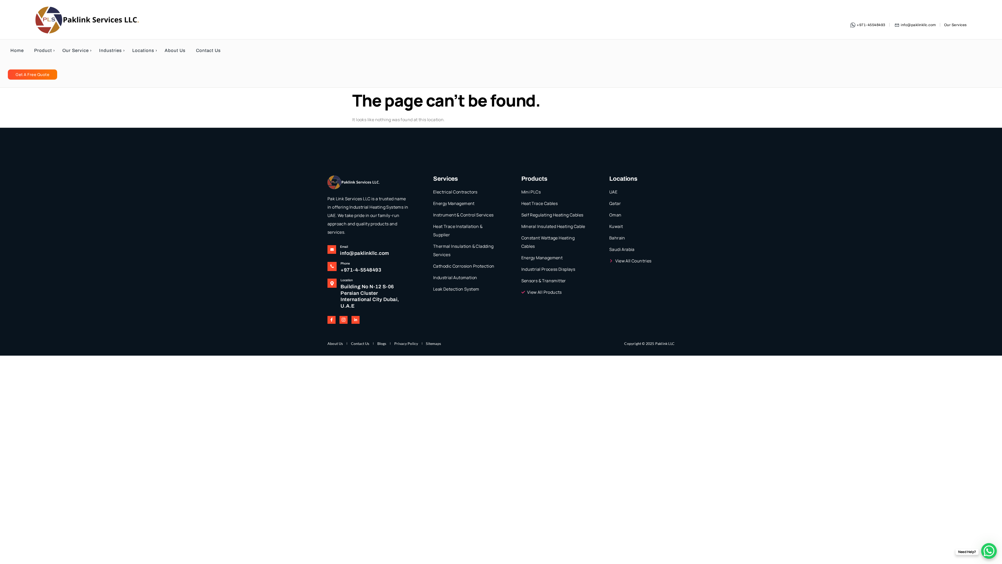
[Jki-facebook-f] (331, 320)
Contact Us (208, 50)
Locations (143, 50)
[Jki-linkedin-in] (355, 320)
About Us (175, 50)
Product (43, 50)
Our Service (75, 50)
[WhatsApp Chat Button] (989, 551)
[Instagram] (343, 320)
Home (17, 50)
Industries (110, 50)
